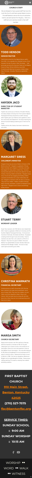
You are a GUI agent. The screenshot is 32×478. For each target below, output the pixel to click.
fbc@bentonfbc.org (16, 409)
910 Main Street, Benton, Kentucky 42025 (16, 392)
